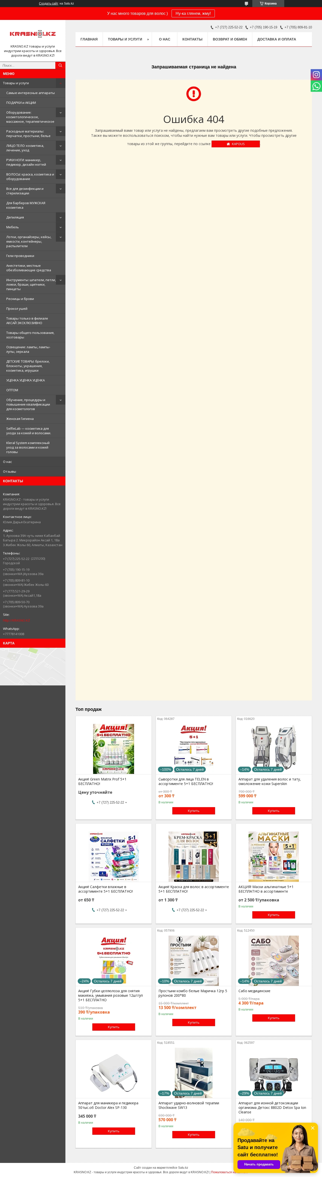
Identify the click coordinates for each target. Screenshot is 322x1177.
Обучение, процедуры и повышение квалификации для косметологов (28, 404)
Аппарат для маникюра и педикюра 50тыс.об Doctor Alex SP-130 (108, 1105)
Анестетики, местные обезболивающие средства (28, 267)
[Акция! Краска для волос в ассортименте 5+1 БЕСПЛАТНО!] (194, 857)
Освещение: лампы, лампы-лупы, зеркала (28, 349)
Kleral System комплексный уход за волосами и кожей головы (28, 447)
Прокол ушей (16, 308)
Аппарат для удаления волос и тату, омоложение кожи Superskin (269, 781)
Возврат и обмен (230, 39)
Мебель (12, 227)
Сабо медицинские (254, 991)
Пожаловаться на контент (229, 1172)
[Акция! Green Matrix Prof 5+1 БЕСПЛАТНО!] (113, 749)
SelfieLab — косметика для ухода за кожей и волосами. (28, 430)
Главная (89, 39)
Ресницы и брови (20, 298)
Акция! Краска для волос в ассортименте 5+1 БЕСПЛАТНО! (193, 889)
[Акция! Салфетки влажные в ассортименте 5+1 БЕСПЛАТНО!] (113, 857)
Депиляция (15, 217)
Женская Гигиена (20, 418)
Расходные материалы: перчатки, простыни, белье (28, 133)
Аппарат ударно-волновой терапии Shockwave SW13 (188, 1105)
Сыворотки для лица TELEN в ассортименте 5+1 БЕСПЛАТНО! (185, 781)
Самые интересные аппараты (30, 93)
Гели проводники (20, 255)
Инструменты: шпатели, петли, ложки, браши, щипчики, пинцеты (31, 284)
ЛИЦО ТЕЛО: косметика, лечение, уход (25, 147)
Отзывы (9, 471)
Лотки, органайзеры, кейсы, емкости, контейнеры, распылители (28, 241)
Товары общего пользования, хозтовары (30, 334)
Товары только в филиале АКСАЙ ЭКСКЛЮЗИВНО (27, 320)
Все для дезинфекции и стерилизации (25, 190)
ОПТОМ (12, 390)
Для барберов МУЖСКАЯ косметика (25, 205)
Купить (193, 810)
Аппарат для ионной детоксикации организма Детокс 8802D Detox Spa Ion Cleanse (272, 1107)
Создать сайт (48, 3)
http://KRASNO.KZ (16, 620)
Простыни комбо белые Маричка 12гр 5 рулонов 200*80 (192, 993)
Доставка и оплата (276, 39)
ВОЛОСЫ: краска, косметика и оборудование (30, 176)
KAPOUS (238, 144)
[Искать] (60, 65)
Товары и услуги (16, 83)
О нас (7, 461)
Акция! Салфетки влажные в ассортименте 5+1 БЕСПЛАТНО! (105, 889)
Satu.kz (183, 1167)
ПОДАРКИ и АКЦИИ (21, 102)
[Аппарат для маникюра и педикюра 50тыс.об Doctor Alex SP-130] (113, 1073)
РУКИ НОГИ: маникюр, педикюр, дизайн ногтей (26, 162)
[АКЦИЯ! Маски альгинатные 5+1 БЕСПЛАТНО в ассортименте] (274, 857)
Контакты (192, 39)
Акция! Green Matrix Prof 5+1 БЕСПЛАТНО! (102, 781)
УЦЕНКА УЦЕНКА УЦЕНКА (25, 380)
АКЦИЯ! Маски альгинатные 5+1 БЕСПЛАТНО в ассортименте (266, 889)
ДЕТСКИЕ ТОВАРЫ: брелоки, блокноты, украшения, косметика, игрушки (28, 366)
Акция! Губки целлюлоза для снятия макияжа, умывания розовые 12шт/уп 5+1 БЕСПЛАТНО (110, 995)
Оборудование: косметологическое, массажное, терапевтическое (30, 117)
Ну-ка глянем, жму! (193, 13)
